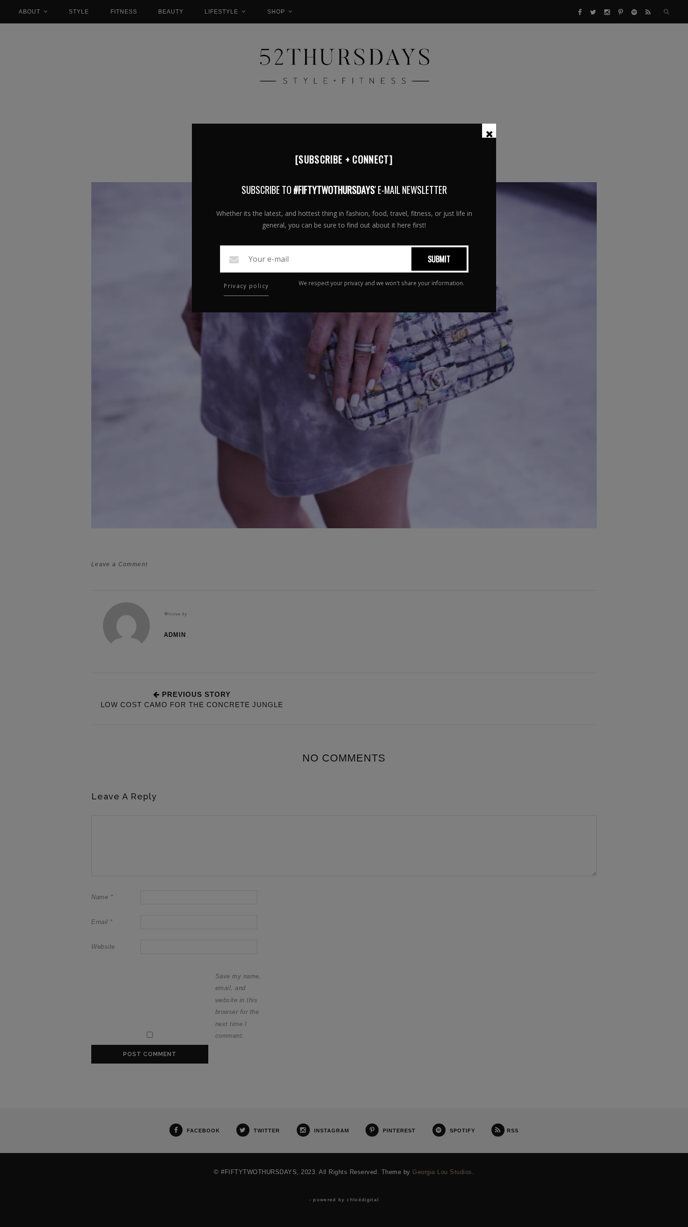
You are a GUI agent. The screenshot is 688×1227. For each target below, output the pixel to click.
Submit (439, 259)
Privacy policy (246, 286)
